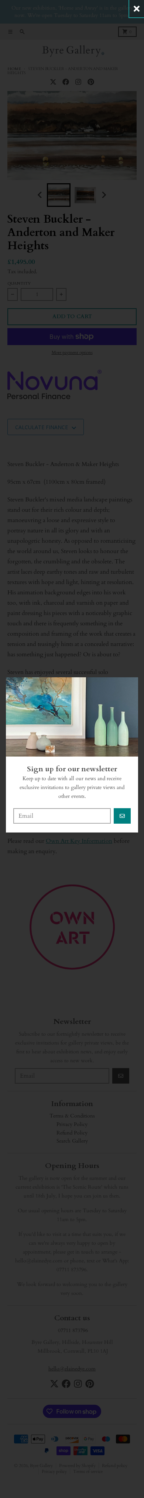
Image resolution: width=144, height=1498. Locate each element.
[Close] (136, 8)
